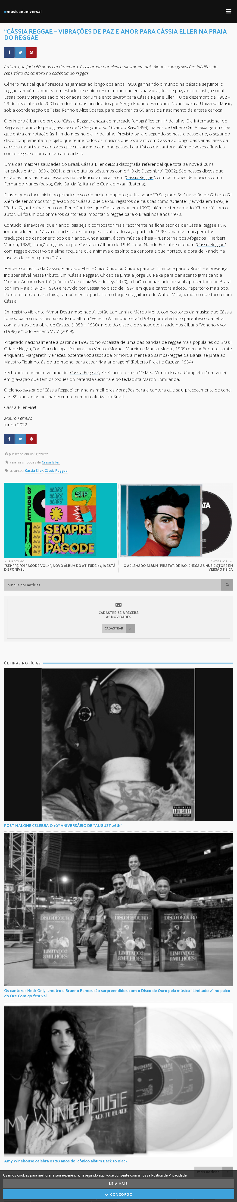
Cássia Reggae (77, 121)
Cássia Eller (51, 462)
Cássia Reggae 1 (204, 225)
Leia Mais (118, 1184)
